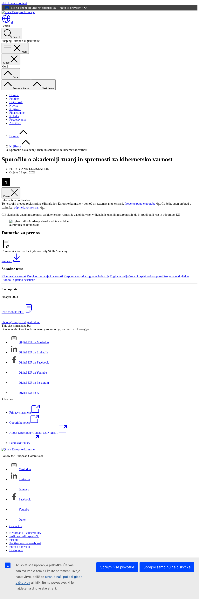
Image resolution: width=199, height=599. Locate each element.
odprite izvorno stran (26, 207)
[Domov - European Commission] (18, 12)
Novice (13, 105)
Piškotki (14, 539)
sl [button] (12, 22)
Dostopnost (16, 550)
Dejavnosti (16, 102)
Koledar (14, 116)
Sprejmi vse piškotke (117, 567)
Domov (14, 95)
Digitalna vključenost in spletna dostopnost (136, 276)
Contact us (15, 526)
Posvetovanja (17, 119)
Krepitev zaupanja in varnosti (45, 276)
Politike (14, 98)
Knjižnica (15, 109)
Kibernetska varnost (14, 276)
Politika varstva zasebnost (25, 543)
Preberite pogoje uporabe (140, 203)
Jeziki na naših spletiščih (24, 536)
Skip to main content (14, 3)
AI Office (15, 123)
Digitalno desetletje (23, 279)
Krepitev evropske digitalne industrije (86, 276)
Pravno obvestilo (19, 546)
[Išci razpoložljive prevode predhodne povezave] (158, 204)
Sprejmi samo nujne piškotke (166, 567)
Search (6, 26)
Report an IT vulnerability (25, 532)
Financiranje (16, 112)
